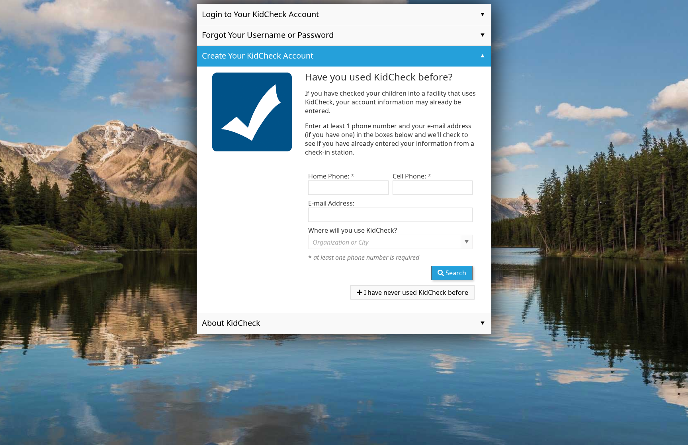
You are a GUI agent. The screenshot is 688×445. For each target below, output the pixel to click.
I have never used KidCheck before (415, 292)
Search (455, 273)
